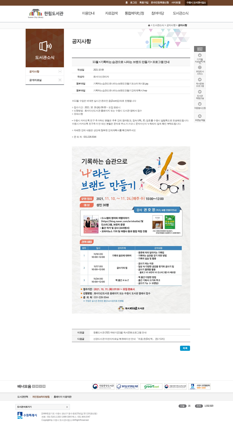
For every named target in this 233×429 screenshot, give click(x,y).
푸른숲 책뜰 (200, 120)
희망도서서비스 (200, 72)
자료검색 (111, 13)
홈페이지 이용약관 (62, 396)
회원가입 (143, 2)
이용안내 (88, 13)
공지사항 (34, 71)
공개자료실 (35, 80)
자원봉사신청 (200, 108)
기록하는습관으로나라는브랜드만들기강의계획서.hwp (120, 90)
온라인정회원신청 (160, 2)
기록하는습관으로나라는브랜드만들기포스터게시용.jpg (120, 83)
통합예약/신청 (134, 13)
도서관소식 (180, 13)
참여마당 (157, 13)
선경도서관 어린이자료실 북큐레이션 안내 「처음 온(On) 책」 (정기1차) (128, 339)
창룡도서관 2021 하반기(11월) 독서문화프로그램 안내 (119, 332)
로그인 (133, 2)
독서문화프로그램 (200, 84)
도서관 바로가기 (24, 407)
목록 (185, 348)
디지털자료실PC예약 (200, 61)
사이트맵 (175, 2)
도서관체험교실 (200, 97)
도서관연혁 (22, 396)
